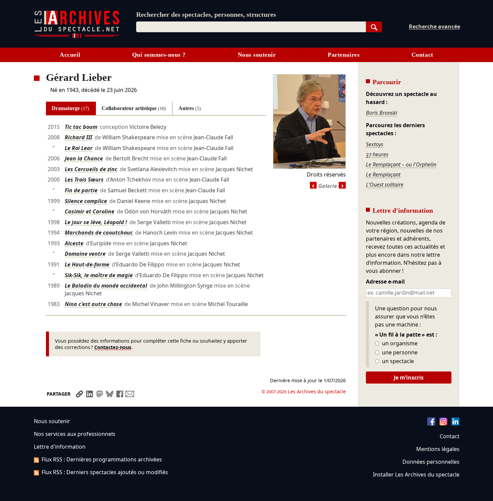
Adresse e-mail (385, 282)
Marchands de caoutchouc (99, 232)
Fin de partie (81, 190)
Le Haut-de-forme (87, 264)
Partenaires (344, 54)
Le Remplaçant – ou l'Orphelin (401, 164)
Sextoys (374, 144)
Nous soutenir (257, 54)
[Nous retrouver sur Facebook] (431, 423)
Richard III (78, 137)
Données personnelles (430, 461)
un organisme (399, 344)
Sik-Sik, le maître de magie (99, 275)
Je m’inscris (409, 377)
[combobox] (251, 26)
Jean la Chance (84, 158)
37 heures (377, 154)
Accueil (70, 54)
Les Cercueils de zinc (91, 169)
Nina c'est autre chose (93, 304)
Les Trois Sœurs (84, 179)
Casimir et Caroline (89, 211)
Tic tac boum (81, 127)
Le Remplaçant (383, 174)
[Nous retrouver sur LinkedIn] (455, 423)
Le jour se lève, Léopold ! (96, 222)
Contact (422, 54)
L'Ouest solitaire (384, 184)
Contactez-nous (112, 347)
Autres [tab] (189, 108)
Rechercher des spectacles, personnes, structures (206, 14)
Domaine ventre (85, 253)
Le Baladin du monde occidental (106, 285)
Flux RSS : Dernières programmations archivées (102, 459)
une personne (399, 353)
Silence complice (86, 201)
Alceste (74, 243)
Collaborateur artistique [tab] (134, 108)
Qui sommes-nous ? (159, 54)
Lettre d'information (60, 446)
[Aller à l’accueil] (77, 36)
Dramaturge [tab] (70, 108)
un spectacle (397, 361)
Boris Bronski (381, 112)
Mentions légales (437, 449)
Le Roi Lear (79, 148)
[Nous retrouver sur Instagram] (443, 423)
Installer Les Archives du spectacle (416, 474)
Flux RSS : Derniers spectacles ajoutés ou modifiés (105, 472)
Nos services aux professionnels (74, 434)
